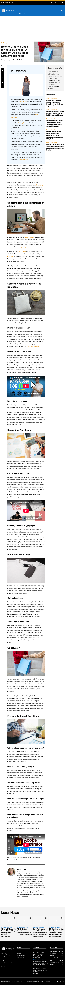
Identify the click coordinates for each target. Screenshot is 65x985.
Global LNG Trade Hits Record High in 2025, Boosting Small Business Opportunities (54, 103)
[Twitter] (58, 2)
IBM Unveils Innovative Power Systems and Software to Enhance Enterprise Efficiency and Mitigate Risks (54, 135)
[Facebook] (51, 2)
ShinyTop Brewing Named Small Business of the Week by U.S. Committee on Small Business (54, 123)
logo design (39, 185)
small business (29, 237)
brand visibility (21, 251)
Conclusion (52, 84)
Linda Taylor (19, 60)
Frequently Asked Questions (53, 87)
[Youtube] (62, 2)
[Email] (2, 86)
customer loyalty (23, 160)
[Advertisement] (32, 29)
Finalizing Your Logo (54, 82)
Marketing (4, 42)
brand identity (23, 102)
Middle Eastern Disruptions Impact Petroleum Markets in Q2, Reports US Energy (55, 113)
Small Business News (51, 98)
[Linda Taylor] (11, 883)
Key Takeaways (53, 71)
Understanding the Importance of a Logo (53, 74)
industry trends (22, 123)
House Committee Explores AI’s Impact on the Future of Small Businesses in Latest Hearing (55, 147)
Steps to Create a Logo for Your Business (55, 77)
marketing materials (33, 346)
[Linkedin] (55, 2)
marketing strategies (22, 247)
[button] (62, 11)
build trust (10, 256)
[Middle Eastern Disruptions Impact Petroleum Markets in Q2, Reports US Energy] (24, 920)
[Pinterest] (2, 78)
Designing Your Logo (54, 80)
